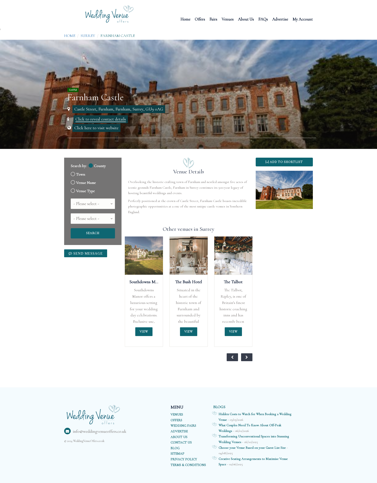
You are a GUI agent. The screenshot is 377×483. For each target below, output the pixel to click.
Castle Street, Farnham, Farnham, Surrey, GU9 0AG (118, 109)
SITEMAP (177, 453)
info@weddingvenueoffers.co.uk (99, 431)
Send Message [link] (87, 253)
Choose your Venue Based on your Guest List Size (252, 448)
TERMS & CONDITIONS (188, 465)
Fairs (213, 19)
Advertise (280, 19)
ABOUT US (179, 437)
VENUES (177, 414)
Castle (73, 90)
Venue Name (86, 182)
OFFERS (176, 420)
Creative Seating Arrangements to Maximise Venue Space (253, 461)
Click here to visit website (96, 128)
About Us (246, 19)
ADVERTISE (179, 431)
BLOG (175, 448)
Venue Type (85, 191)
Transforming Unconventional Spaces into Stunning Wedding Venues (254, 439)
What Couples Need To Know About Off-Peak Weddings (250, 428)
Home (185, 19)
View (144, 331)
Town (80, 174)
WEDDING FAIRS (183, 426)
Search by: (79, 166)
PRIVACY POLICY (184, 459)
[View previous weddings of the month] (232, 357)
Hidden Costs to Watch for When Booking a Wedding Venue (255, 417)
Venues (228, 19)
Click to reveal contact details (100, 119)
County (100, 166)
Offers (200, 19)
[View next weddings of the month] (246, 357)
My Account (303, 19)
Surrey (88, 35)
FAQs (263, 19)
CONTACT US (181, 442)
